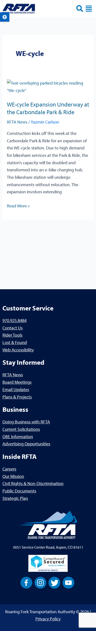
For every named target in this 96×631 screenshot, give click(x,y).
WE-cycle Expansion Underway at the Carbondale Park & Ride (48, 108)
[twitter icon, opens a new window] (54, 582)
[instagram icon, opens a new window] (40, 582)
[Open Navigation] (88, 8)
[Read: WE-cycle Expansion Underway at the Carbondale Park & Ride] (48, 86)
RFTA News (17, 122)
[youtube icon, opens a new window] (68, 582)
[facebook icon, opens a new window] (26, 582)
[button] (4, 17)
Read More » (18, 205)
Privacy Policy (48, 619)
